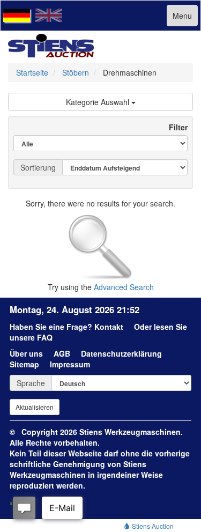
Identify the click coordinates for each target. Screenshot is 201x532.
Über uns (26, 353)
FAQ (45, 337)
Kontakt (108, 326)
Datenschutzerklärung (121, 353)
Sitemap (24, 364)
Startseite (32, 72)
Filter (174, 127)
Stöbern (75, 72)
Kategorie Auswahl (98, 102)
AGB (62, 353)
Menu (182, 15)
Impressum (70, 364)
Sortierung (38, 167)
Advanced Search (124, 287)
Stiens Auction (152, 525)
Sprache (31, 383)
